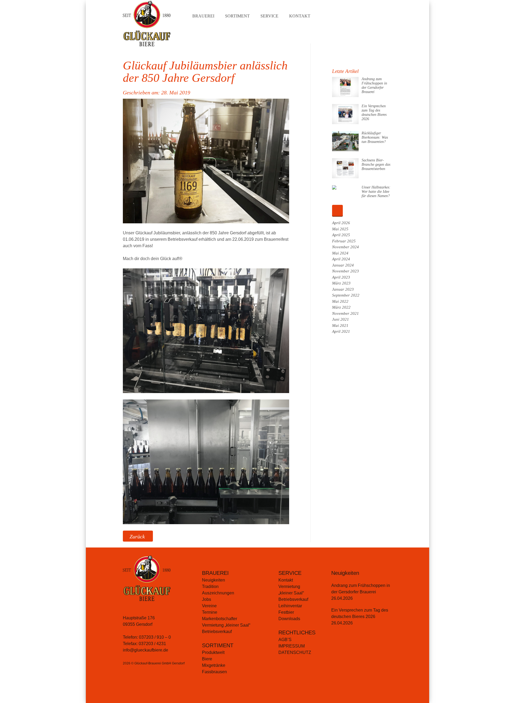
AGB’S (285, 639)
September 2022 (345, 295)
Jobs (206, 599)
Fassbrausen (214, 671)
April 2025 (341, 235)
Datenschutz (294, 652)
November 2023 (345, 271)
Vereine (209, 606)
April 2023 (341, 277)
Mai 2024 (340, 253)
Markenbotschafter (219, 618)
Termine (209, 612)
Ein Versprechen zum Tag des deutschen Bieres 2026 (374, 112)
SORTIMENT (217, 645)
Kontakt (299, 16)
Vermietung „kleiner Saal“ (226, 625)
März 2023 (341, 283)
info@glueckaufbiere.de (145, 650)
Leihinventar (290, 606)
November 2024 (345, 247)
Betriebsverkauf (217, 631)
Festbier (286, 612)
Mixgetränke (213, 665)
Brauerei (203, 16)
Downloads (289, 618)
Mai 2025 (340, 229)
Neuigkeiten (213, 580)
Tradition (210, 586)
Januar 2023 (343, 289)
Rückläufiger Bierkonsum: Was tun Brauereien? (375, 137)
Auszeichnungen (218, 593)
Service (269, 16)
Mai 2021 (340, 325)
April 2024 (341, 259)
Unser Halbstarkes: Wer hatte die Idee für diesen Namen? (376, 191)
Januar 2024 (343, 265)
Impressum (291, 646)
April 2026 (341, 223)
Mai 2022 (340, 301)
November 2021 (345, 313)
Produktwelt (213, 652)
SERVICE (289, 573)
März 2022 (341, 307)
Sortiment (237, 16)
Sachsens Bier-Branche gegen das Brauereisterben (376, 164)
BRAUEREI (215, 573)
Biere (207, 659)
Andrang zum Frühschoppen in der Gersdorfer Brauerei (374, 85)
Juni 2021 (340, 319)
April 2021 (341, 331)
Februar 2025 (344, 241)
